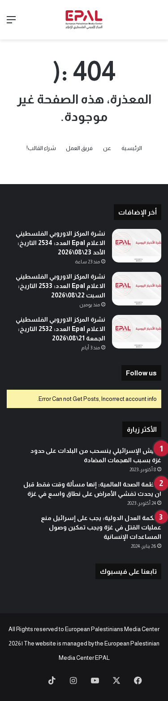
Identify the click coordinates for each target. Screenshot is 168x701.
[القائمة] (11, 23)
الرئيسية (131, 148)
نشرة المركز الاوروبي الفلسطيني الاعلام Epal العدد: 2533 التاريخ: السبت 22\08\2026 (60, 286)
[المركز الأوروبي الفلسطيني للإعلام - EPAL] (84, 19)
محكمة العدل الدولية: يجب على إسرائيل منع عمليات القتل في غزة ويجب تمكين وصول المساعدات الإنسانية (101, 527)
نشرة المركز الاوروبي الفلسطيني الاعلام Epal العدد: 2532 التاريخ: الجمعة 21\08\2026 (60, 329)
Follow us (141, 373)
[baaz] (30, 681)
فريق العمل (79, 148)
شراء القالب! (41, 148)
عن (107, 148)
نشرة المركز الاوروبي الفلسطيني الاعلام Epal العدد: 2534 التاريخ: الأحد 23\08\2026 (60, 243)
